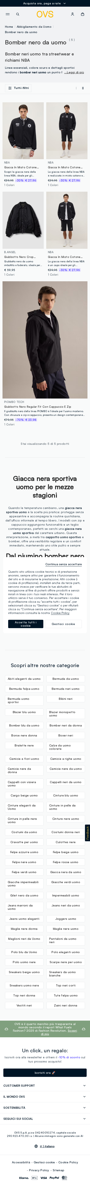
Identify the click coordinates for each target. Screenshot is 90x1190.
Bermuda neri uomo (66, 688)
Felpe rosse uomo (65, 862)
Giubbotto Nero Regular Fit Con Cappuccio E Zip (37, 406)
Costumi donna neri (65, 832)
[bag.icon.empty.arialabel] (82, 14)
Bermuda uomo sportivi (19, 700)
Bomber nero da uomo (21, 32)
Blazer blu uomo (24, 712)
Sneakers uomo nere (24, 985)
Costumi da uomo (24, 832)
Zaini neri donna (65, 1005)
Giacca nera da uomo (65, 872)
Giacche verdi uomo (65, 882)
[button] (87, 833)
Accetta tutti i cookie (26, 623)
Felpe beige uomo (65, 852)
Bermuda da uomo (66, 678)
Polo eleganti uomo (65, 952)
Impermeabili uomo (65, 895)
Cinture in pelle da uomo (62, 807)
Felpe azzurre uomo (24, 852)
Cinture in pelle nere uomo (22, 820)
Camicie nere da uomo (66, 768)
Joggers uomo (65, 918)
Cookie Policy (68, 1162)
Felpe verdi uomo (24, 872)
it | (47, 1146)
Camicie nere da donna (19, 770)
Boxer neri (65, 735)
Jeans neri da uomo (65, 905)
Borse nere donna (24, 735)
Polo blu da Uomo (24, 952)
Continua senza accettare (63, 564)
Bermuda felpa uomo (24, 688)
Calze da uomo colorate (60, 747)
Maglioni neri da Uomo (24, 938)
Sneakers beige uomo (24, 972)
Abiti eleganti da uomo (24, 678)
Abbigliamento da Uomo (34, 26)
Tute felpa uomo (66, 995)
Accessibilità (21, 1162)
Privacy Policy (39, 1170)
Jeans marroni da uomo (20, 907)
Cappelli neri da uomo (65, 782)
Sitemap (58, 1170)
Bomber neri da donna (66, 725)
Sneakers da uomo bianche (62, 973)
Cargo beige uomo (24, 795)
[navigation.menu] (7, 14)
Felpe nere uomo (24, 862)
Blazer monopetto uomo (62, 713)
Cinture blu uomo (65, 795)
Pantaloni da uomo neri (63, 940)
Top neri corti (66, 985)
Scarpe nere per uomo (66, 962)
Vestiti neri (24, 1005)
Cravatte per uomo (24, 842)
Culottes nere (66, 842)
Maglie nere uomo (65, 928)
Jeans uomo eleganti (24, 918)
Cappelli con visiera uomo (22, 783)
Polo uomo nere (24, 962)
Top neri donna (24, 995)
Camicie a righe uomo (65, 758)
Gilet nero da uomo (24, 895)
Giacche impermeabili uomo (23, 883)
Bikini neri (65, 698)
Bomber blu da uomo (24, 725)
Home (9, 26)
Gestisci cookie (44, 1162)
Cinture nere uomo (65, 818)
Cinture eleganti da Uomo (22, 807)
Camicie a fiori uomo (24, 758)
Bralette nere (24, 745)
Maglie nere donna (24, 928)
